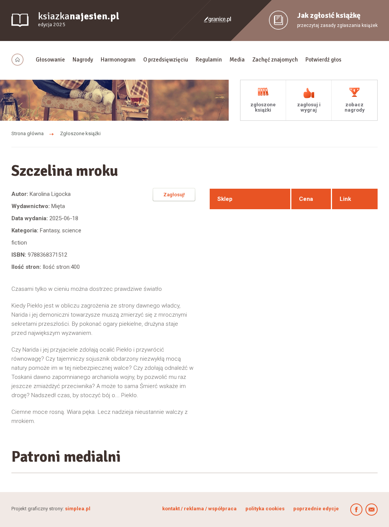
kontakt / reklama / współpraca (200, 508)
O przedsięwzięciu (165, 59)
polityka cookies (265, 508)
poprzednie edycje (316, 508)
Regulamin (209, 59)
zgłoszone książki (263, 107)
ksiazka (78, 19)
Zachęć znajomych (275, 59)
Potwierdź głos (323, 59)
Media (237, 59)
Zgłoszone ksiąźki (80, 133)
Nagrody (83, 59)
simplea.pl (77, 508)
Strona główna (27, 133)
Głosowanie (50, 59)
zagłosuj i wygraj (309, 107)
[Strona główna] (19, 59)
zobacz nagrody (355, 107)
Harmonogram (118, 59)
